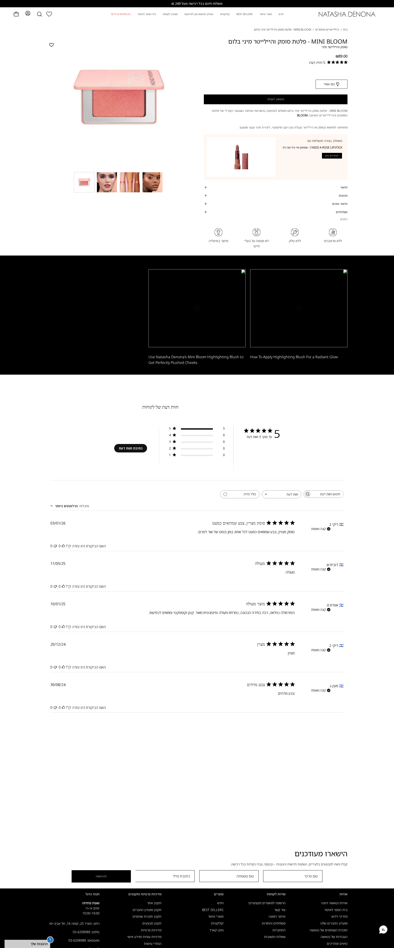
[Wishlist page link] (49, 14)
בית (345, 29)
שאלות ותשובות (274, 937)
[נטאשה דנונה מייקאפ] (347, 14)
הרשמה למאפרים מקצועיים (267, 903)
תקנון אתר (154, 903)
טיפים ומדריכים (337, 943)
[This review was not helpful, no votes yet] (55, 545)
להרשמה (101, 876)
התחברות (278, 930)
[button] (39, 14)
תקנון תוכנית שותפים (146, 916)
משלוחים (341, 212)
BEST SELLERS (212, 910)
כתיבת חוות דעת (131, 448)
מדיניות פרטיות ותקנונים (144, 894)
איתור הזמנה (277, 916)
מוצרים (218, 894)
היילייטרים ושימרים (327, 29)
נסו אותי (329, 84)
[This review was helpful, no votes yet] (63, 545)
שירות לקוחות (276, 894)
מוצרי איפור (215, 916)
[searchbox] (327, 494)
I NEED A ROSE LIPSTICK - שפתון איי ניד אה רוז (312, 147)
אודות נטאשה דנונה (334, 903)
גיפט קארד (216, 930)
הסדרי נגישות (152, 943)
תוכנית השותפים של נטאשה (328, 930)
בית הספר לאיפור (335, 910)
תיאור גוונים (339, 204)
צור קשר (279, 910)
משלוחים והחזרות (273, 923)
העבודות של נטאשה (334, 937)
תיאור (343, 187)
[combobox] (281, 494)
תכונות (343, 195)
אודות (343, 894)
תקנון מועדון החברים (147, 910)
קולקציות (217, 923)
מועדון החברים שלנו (333, 923)
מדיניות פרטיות (151, 930)
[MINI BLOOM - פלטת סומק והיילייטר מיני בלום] (84, 182)
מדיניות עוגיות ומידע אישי (144, 937)
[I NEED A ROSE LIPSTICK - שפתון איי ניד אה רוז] (241, 157)
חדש (220, 903)
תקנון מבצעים (151, 923)
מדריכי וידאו (339, 916)
